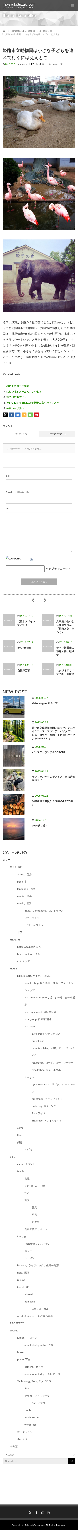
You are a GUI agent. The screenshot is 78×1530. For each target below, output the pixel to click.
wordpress (30, 1424)
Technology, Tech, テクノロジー (35, 1381)
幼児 (34, 1214)
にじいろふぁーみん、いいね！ (24, 391)
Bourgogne (24, 647)
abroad (28, 1294)
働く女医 (22, 1439)
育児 (27, 1200)
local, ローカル (43, 64)
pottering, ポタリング (44, 1106)
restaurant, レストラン (37, 1243)
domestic (22, 64)
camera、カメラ (33, 1366)
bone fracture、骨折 (28, 954)
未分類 (14, 1446)
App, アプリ (38, 1402)
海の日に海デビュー (17, 397)
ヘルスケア (23, 961)
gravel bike (38, 1040)
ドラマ (21, 932)
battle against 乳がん (29, 946)
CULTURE (16, 867)
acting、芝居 (24, 874)
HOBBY (14, 968)
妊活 (27, 1193)
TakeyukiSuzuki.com (19, 4)
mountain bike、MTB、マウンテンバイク (53, 1052)
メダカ (28, 1149)
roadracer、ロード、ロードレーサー (52, 1062)
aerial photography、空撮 (39, 1345)
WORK (14, 1330)
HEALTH (15, 939)
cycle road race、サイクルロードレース (53, 1088)
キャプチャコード (57, 568)
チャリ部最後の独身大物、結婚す (65, 651)
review (21, 1279)
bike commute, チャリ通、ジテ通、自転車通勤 (49, 1001)
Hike (19, 1135)
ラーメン (29, 1258)
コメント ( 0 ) (21, 434)
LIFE (31, 64)
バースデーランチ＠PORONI (48, 752)
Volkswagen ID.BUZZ (45, 703)
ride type (29, 1077)
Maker (20, 1352)
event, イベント (26, 1164)
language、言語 (26, 888)
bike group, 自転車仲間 (37, 1019)
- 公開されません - (18, 492)
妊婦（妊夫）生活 (34, 1185)
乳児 (34, 1207)
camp (20, 1127)
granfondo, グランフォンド (47, 1098)
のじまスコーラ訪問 (17, 385)
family (20, 1171)
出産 (27, 1178)
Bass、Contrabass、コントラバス (44, 910)
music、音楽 (24, 903)
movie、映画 (24, 896)
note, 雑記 (23, 1272)
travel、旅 (58, 64)
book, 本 (22, 881)
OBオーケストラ (33, 925)
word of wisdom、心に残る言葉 (35, 1316)
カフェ (28, 1250)
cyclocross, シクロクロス (46, 1033)
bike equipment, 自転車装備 (40, 1012)
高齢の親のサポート (35, 1229)
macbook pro (32, 1417)
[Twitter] (29, 1512)
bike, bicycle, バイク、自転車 (33, 975)
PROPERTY (17, 1323)
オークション (24, 1431)
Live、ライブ (31, 917)
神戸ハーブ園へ (15, 408)
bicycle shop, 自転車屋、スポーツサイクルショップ (48, 987)
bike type (29, 1026)
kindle (27, 1410)
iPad (27, 1388)
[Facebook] (36, 1512)
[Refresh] (32, 558)
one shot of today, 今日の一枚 (42, 1374)
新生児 (35, 1221)
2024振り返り (40, 825)
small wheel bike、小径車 (46, 1069)
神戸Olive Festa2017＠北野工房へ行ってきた (32, 402)
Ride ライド (40, 1113)
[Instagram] (42, 1512)
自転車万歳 (23, 670)
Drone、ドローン (27, 1337)
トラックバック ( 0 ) (57, 434)
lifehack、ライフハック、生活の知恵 (38, 1265)
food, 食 (21, 1236)
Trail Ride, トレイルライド (47, 1120)
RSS (48, 1512)
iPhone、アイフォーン (37, 1395)
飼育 (19, 1142)
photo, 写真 (23, 1359)
